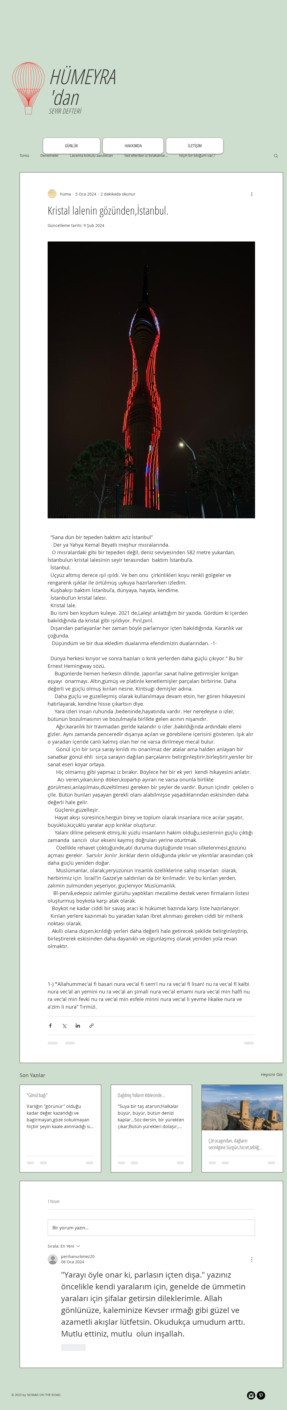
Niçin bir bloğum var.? (197, 155)
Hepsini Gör (272, 1074)
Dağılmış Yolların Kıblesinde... (141, 1095)
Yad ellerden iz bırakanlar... (146, 155)
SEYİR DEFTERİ (64, 111)
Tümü (24, 155)
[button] (276, 155)
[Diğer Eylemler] (251, 193)
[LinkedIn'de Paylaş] (77, 1025)
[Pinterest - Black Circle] (261, 1395)
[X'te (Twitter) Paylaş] (64, 1025)
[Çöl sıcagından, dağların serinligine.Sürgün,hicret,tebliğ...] (242, 1107)
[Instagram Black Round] (251, 1395)
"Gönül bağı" (37, 1095)
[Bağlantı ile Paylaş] (91, 1025)
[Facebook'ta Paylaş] (50, 1025)
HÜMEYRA (81, 76)
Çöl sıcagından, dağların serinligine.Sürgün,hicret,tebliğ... (235, 1144)
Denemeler (49, 155)
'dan (63, 97)
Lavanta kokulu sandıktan (91, 155)
